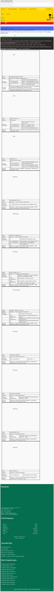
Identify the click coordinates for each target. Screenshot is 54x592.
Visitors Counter (19, 539)
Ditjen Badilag (4, 548)
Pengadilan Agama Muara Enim (8, 573)
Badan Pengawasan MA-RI (7, 550)
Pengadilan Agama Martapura (8, 578)
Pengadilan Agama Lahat (7, 565)
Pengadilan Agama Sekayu (7, 575)
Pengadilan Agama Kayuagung (8, 571)
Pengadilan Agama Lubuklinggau (8, 567)
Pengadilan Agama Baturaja (7, 569)
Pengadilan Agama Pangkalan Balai (9, 576)
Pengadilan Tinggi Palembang (8, 554)
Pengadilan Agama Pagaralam (8, 582)
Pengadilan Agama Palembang (8, 564)
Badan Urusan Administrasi (7, 552)
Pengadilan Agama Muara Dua (8, 580)
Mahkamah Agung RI (6, 547)
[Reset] (12, 5)
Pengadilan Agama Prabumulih (8, 584)
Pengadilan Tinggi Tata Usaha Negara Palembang (12, 556)
